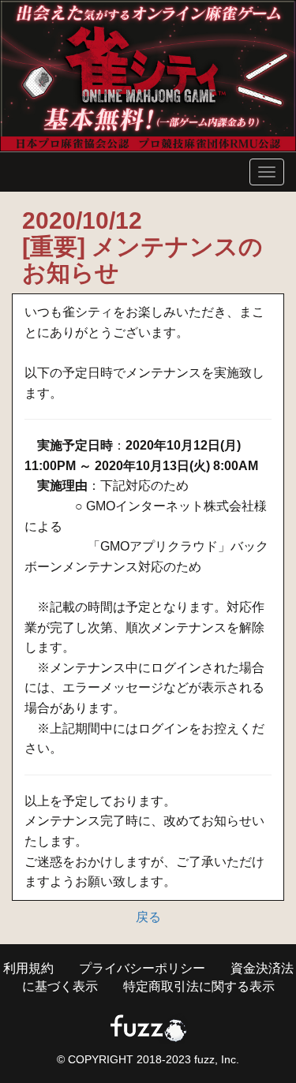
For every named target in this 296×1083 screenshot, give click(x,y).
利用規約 (28, 968)
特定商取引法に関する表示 (199, 986)
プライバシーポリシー (142, 968)
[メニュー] (266, 172)
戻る (148, 917)
